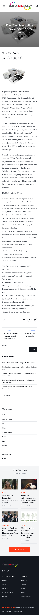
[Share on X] (9, 58)
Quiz (3, 441)
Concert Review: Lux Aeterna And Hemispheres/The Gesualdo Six (10, 531)
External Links (7, 419)
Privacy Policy (25, 597)
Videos (4, 458)
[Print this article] (15, 58)
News (19, 21)
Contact (23, 585)
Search (4, 345)
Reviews (4, 445)
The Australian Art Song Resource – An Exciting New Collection (27, 533)
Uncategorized (6, 454)
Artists (4, 415)
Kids (3, 424)
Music (4, 428)
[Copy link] (20, 58)
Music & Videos (7, 432)
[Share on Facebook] (4, 58)
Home (23, 589)
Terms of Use (18, 611)
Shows (4, 450)
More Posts (19, 550)
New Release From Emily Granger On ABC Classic (18, 363)
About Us (24, 581)
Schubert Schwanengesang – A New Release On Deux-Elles (28, 499)
